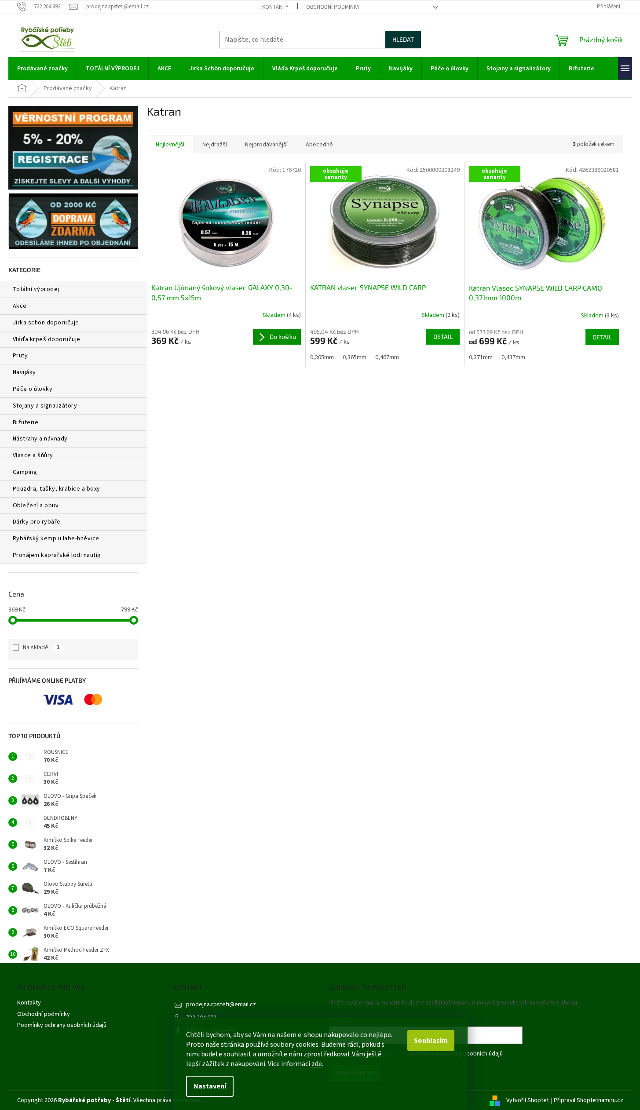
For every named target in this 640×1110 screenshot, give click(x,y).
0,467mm (387, 357)
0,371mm (481, 357)
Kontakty (275, 7)
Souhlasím (431, 1040)
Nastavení (210, 1086)
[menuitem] (42, 68)
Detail (443, 336)
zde (316, 1064)
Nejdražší (214, 144)
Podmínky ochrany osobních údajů (61, 1025)
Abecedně (319, 144)
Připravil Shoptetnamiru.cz (588, 1100)
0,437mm (513, 357)
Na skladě (41, 647)
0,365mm (354, 357)
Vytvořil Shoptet (527, 1100)
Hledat (403, 39)
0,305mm (322, 357)
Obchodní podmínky (333, 7)
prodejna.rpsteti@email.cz (221, 1004)
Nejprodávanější (266, 144)
